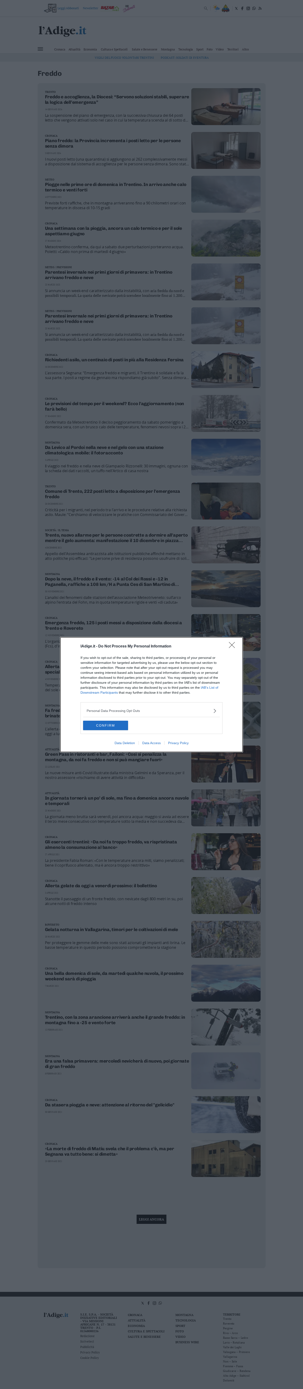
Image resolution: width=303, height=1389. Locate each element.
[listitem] (151, 710)
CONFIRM (105, 725)
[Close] (233, 646)
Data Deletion (125, 743)
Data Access (151, 743)
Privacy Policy (178, 743)
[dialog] (151, 694)
